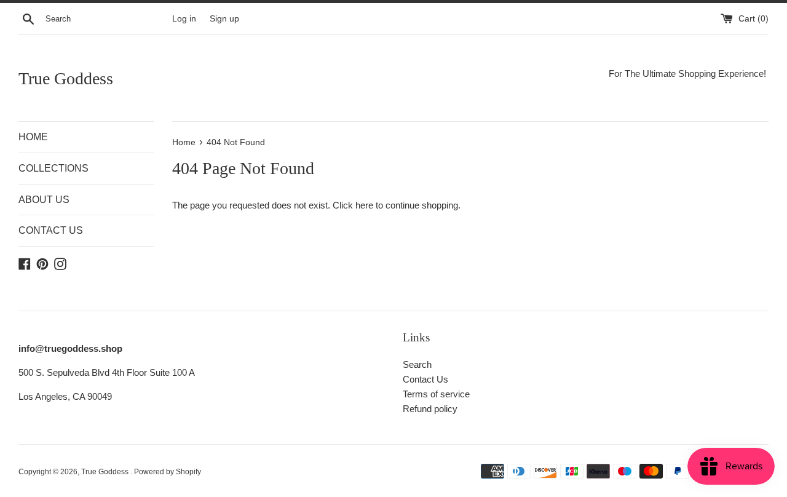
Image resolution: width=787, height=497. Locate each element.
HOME (33, 137)
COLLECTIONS (53, 168)
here (364, 205)
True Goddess (65, 78)
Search (417, 364)
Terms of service (436, 394)
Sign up (224, 18)
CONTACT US (50, 230)
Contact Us (425, 379)
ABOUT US (43, 199)
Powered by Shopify (167, 471)
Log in (184, 18)
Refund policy (430, 409)
